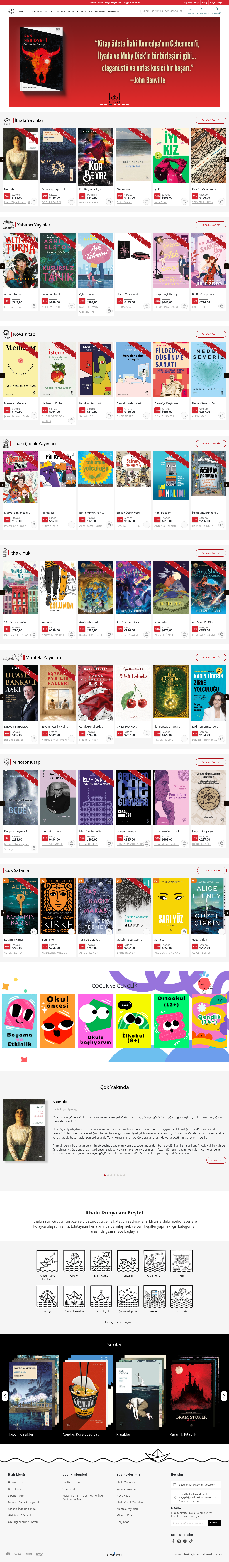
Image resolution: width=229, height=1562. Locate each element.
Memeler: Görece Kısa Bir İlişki (17, 403)
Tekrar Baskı (60, 11)
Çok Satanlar (49, 11)
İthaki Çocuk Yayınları (130, 1502)
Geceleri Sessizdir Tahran (130, 939)
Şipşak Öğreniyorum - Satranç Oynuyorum (130, 512)
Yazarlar (84, 11)
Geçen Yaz (123, 189)
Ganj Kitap (123, 1522)
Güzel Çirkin (199, 939)
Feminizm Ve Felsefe (167, 831)
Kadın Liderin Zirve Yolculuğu (205, 726)
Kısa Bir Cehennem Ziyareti (205, 189)
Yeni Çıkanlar (37, 11)
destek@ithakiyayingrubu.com (197, 1484)
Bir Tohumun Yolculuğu (92, 512)
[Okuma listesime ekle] (34, 133)
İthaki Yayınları (126, 1482)
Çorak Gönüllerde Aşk (92, 726)
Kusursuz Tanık (51, 294)
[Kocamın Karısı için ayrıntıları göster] (20, 907)
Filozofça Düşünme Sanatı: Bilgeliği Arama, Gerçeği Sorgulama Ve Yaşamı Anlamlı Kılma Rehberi (167, 403)
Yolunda (47, 622)
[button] (101, 104)
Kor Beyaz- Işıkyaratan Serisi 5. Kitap (92, 189)
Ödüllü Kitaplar (113, 11)
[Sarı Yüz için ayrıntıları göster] (171, 907)
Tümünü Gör (209, 120)
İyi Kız (158, 189)
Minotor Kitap (125, 1515)
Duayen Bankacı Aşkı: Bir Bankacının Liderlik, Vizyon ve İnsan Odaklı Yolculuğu (17, 726)
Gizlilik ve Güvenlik (19, 1515)
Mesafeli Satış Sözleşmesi (23, 1502)
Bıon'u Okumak (51, 831)
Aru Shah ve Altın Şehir (92, 622)
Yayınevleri (22, 11)
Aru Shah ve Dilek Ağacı (130, 622)
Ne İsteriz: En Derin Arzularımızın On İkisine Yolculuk (55, 403)
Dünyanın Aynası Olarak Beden (17, 831)
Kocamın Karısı (13, 939)
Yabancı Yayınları (127, 1489)
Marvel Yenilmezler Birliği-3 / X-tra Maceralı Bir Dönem (17, 512)
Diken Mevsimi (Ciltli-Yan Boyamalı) (130, 294)
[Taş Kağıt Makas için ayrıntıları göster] (95, 907)
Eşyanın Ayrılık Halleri (55, 726)
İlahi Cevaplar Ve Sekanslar (167, 726)
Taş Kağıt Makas (89, 939)
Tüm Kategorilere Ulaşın (114, 1322)
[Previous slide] (2, 159)
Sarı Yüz (159, 939)
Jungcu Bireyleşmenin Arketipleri (205, 831)
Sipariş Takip (191, 2)
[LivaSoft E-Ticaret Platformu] (114, 1554)
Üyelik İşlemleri (71, 1482)
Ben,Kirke (48, 939)
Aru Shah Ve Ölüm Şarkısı (205, 622)
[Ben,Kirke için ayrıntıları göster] (58, 907)
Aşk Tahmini (87, 294)
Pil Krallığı (48, 512)
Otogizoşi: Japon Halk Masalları (55, 189)
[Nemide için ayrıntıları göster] (24, 1130)
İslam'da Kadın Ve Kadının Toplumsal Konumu (92, 831)
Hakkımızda (15, 1482)
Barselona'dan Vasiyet (130, 403)
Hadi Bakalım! (163, 512)
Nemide (9, 189)
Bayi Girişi (216, 2)
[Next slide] (226, 159)
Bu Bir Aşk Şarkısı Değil (205, 294)
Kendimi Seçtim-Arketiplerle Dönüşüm (92, 403)
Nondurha (160, 622)
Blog (204, 2)
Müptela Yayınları (127, 1509)
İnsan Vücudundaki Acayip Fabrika (205, 512)
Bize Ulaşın (15, 1489)
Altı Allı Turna (12, 294)
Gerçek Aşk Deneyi (166, 294)
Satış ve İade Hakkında (22, 1509)
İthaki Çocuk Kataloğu (97, 11)
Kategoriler (71, 11)
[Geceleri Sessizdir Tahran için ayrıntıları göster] (133, 907)
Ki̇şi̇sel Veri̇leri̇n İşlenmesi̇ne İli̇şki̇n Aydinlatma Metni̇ (83, 1497)
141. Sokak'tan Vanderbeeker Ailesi (17, 622)
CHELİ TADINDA (127, 726)
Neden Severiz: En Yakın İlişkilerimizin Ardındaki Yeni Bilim (205, 403)
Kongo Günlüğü (126, 831)
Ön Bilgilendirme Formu (23, 1522)
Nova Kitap (123, 1495)
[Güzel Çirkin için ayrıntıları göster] (208, 907)
